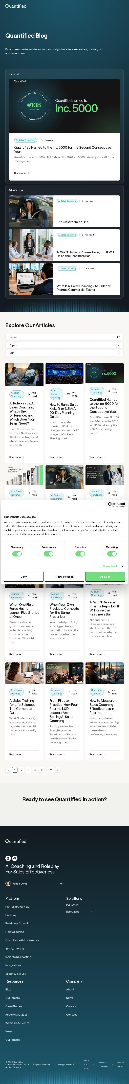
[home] (15, 6)
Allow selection (65, 576)
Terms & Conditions (103, 1064)
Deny (24, 576)
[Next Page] (58, 770)
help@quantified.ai (67, 1064)
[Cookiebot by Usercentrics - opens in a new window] (110, 504)
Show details (110, 566)
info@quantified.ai (41, 1064)
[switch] (48, 553)
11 (51, 769)
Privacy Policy (120, 1064)
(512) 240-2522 (86, 1064)
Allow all (105, 576)
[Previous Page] (8, 770)
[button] (120, 6)
